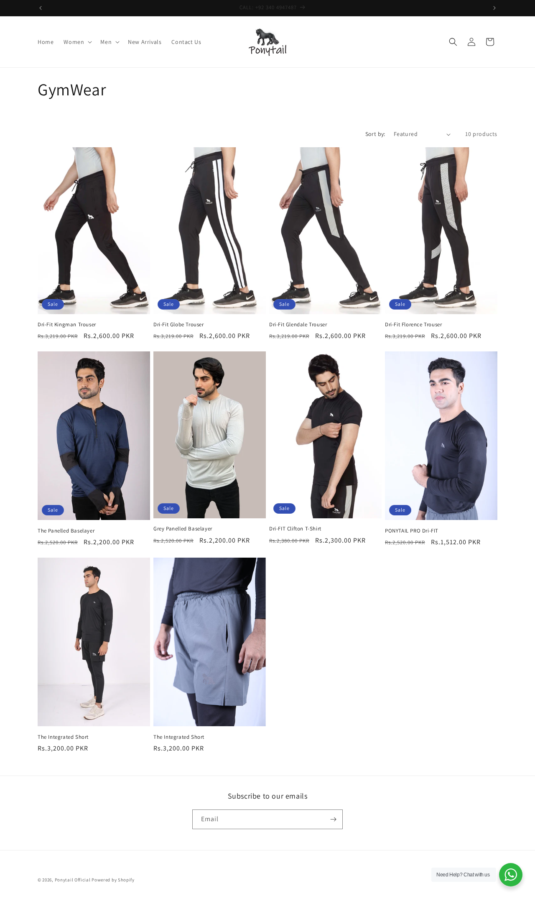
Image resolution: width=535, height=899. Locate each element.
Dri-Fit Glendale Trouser (298, 324)
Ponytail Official (73, 880)
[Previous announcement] (40, 8)
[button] (77, 42)
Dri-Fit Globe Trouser (178, 324)
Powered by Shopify (113, 880)
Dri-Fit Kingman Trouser (67, 324)
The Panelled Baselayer (66, 531)
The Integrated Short (63, 737)
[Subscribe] (333, 819)
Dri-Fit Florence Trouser (413, 324)
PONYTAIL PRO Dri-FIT (411, 531)
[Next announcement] (494, 8)
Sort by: (375, 134)
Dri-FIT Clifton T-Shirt (295, 528)
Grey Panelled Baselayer (182, 528)
